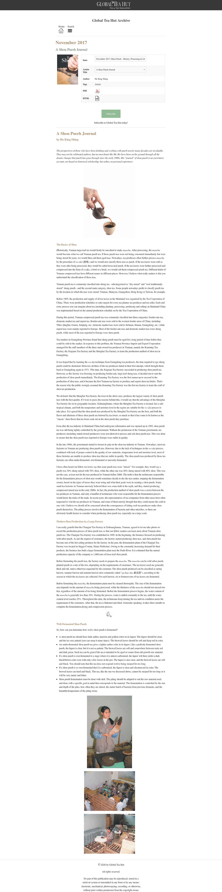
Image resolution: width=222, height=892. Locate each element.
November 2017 (71, 42)
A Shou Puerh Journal (71, 49)
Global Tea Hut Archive (111, 20)
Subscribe (111, 113)
